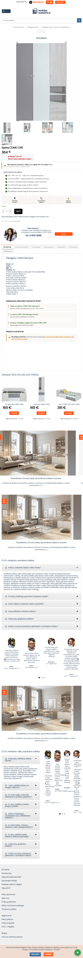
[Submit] (79, 20)
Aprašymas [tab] (7, 247)
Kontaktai (5, 869)
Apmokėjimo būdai (9, 880)
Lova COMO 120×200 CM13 (69, 404)
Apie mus (5, 898)
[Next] (81, 401)
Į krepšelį (14, 413)
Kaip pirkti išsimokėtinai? (11, 877)
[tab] (41, 567)
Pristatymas (6, 873)
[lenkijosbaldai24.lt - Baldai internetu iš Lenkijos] (41, 11)
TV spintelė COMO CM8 (14, 404)
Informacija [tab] (73, 247)
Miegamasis (33, 27)
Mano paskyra (7, 919)
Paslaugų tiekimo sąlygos (12, 884)
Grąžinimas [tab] (61, 247)
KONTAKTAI (22, 2)
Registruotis (6, 915)
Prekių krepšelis (8, 923)
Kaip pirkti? (6, 888)
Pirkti (18, 211)
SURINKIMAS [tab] (8, 251)
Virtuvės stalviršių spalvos (12, 937)
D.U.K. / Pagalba (8, 926)
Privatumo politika (9, 909)
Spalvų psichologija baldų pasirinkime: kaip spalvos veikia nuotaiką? (41, 478)
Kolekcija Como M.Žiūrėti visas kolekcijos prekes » (20, 157)
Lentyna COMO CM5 (41, 404)
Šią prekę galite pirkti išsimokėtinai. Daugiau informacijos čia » (25, 216)
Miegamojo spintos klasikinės (56, 27)
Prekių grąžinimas (9, 902)
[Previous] (1, 401)
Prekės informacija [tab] (21, 247)
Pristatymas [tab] (36, 247)
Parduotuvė (18, 27)
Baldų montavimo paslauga (13, 905)
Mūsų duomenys (8, 894)
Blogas (4, 933)
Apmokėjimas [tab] (48, 247)
